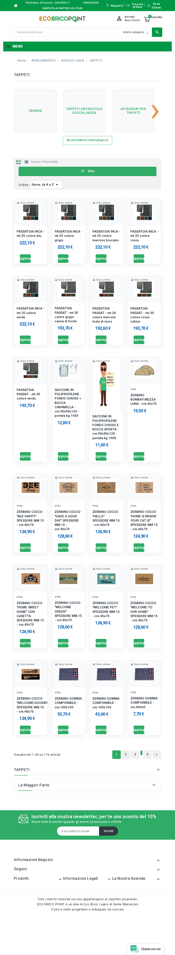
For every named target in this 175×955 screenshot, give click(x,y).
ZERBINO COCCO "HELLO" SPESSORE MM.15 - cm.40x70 (106, 518)
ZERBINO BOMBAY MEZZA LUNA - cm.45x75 (143, 399)
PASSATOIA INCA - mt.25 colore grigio (68, 235)
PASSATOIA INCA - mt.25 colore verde (30, 312)
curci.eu (118, 909)
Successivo (156, 754)
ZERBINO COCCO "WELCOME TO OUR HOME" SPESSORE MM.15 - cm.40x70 (144, 611)
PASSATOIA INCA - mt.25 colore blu (30, 233)
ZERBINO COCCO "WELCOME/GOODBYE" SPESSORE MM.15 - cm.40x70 (31, 705)
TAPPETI (22, 770)
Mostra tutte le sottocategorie (87, 140)
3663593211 (62, 3)
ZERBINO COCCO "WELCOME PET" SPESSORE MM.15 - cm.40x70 (106, 609)
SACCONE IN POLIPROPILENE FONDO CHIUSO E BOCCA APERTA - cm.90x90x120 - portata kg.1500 (105, 427)
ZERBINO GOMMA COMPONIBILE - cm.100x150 (68, 702)
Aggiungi (25, 258)
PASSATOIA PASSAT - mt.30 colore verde (28, 394)
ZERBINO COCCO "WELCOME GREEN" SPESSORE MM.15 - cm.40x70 (68, 611)
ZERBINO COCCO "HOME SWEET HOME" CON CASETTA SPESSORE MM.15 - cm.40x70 (30, 614)
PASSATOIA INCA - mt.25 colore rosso (144, 235)
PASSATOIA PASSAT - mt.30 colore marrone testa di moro (104, 315)
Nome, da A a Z (46, 184)
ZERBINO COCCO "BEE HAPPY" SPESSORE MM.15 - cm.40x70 (30, 518)
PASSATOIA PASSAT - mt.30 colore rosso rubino (142, 315)
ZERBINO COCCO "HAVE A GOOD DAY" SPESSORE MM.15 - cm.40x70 (67, 520)
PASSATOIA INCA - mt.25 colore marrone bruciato (106, 235)
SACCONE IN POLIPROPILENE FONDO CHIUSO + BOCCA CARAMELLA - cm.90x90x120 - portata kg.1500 (68, 403)
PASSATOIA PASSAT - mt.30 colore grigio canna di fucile (66, 314)
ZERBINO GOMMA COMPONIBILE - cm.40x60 (144, 702)
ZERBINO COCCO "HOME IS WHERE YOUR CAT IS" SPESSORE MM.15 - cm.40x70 (144, 520)
